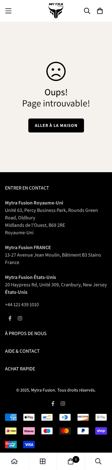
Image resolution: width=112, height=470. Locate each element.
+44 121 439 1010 (22, 304)
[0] (71, 461)
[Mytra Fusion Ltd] (56, 11)
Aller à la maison (56, 125)
